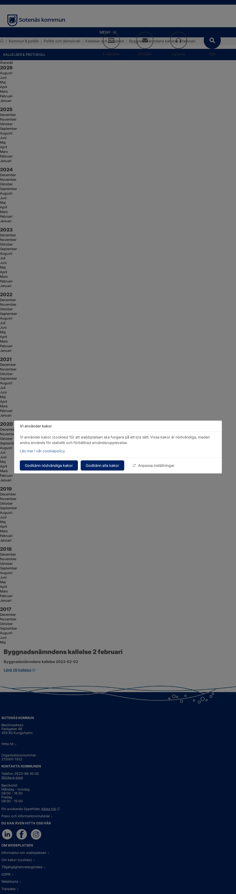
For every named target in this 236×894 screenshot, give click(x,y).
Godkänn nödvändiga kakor (49, 465)
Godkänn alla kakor (102, 465)
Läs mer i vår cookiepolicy (42, 451)
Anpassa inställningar (156, 465)
